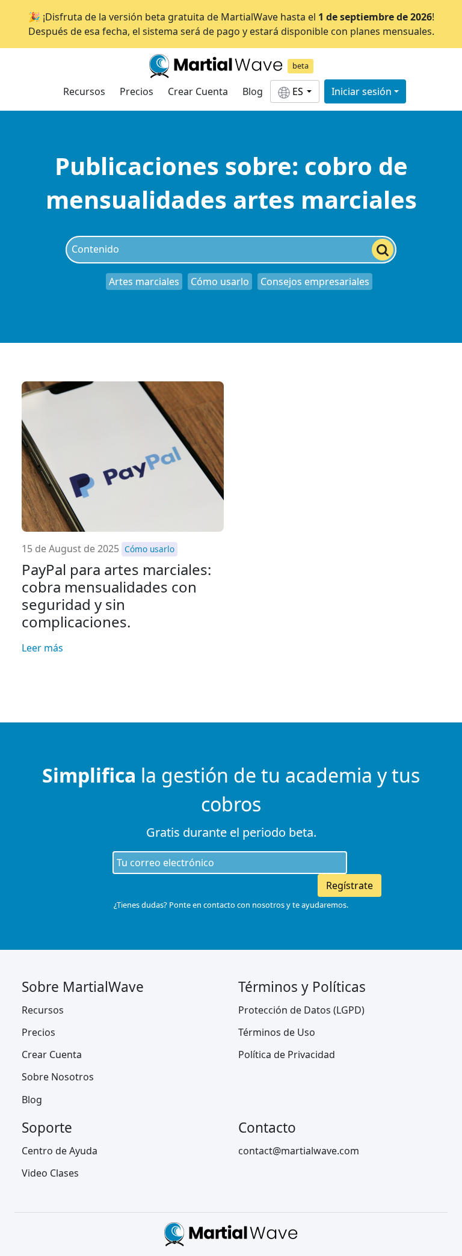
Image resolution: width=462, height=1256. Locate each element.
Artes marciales (144, 281)
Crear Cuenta (198, 91)
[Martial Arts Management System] (216, 66)
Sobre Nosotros (58, 1076)
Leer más (42, 647)
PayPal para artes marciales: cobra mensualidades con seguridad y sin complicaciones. (116, 595)
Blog (252, 91)
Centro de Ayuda (59, 1150)
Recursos (84, 91)
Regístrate (349, 885)
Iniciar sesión (361, 91)
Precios (136, 91)
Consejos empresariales (314, 281)
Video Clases (50, 1173)
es (298, 91)
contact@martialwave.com (298, 1150)
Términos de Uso (276, 1032)
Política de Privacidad (286, 1054)
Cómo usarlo (220, 281)
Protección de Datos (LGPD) (301, 1010)
